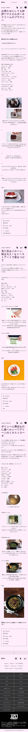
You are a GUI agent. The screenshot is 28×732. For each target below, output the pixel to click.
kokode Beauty (7, 702)
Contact (20, 666)
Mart (21, 681)
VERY (7, 677)
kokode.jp (21, 699)
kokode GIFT (7, 709)
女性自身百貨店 (21, 702)
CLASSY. (21, 674)
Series (12, 663)
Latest (6, 663)
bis (21, 684)
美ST (7, 684)
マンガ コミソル (21, 695)
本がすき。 (7, 699)
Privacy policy (18, 668)
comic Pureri (7, 695)
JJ (7, 674)
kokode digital (21, 706)
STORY (21, 677)
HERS (7, 681)
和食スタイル (7, 688)
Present (6, 666)
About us (13, 666)
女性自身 (21, 688)
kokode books (7, 706)
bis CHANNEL (19, 663)
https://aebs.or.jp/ (9, 726)
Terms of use (8, 668)
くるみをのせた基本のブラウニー (8, 43)
